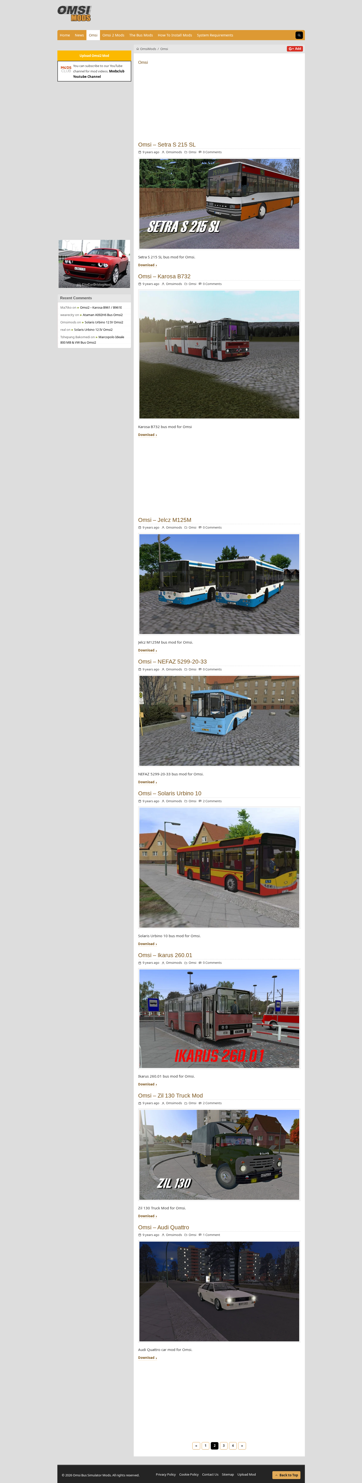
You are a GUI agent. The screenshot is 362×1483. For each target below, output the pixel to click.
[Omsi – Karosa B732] (219, 354)
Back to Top (289, 1475)
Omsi (93, 35)
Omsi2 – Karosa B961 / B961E (101, 307)
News (79, 35)
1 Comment (211, 1235)
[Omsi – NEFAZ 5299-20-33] (219, 721)
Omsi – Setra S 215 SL (167, 145)
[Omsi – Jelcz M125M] (219, 584)
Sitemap (228, 1474)
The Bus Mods (141, 35)
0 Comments (212, 152)
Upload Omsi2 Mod (94, 55)
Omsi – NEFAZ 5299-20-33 (172, 662)
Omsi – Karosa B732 (164, 276)
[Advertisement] (94, 160)
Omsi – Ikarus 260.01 (165, 955)
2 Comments (212, 801)
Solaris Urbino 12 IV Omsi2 (104, 322)
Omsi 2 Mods (113, 35)
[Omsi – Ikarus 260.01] (219, 1018)
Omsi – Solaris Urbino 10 (169, 793)
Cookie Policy (189, 1474)
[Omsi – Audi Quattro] (219, 1291)
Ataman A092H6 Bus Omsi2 (103, 315)
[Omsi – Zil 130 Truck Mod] (219, 1155)
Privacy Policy (166, 1474)
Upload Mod (246, 1474)
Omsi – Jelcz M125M (164, 520)
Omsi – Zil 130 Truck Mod (170, 1096)
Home (65, 35)
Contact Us (210, 1474)
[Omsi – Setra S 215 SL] (219, 204)
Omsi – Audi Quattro (163, 1227)
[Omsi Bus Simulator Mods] (74, 13)
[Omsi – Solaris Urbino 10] (219, 867)
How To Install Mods (175, 35)
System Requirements (215, 35)
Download (146, 265)
